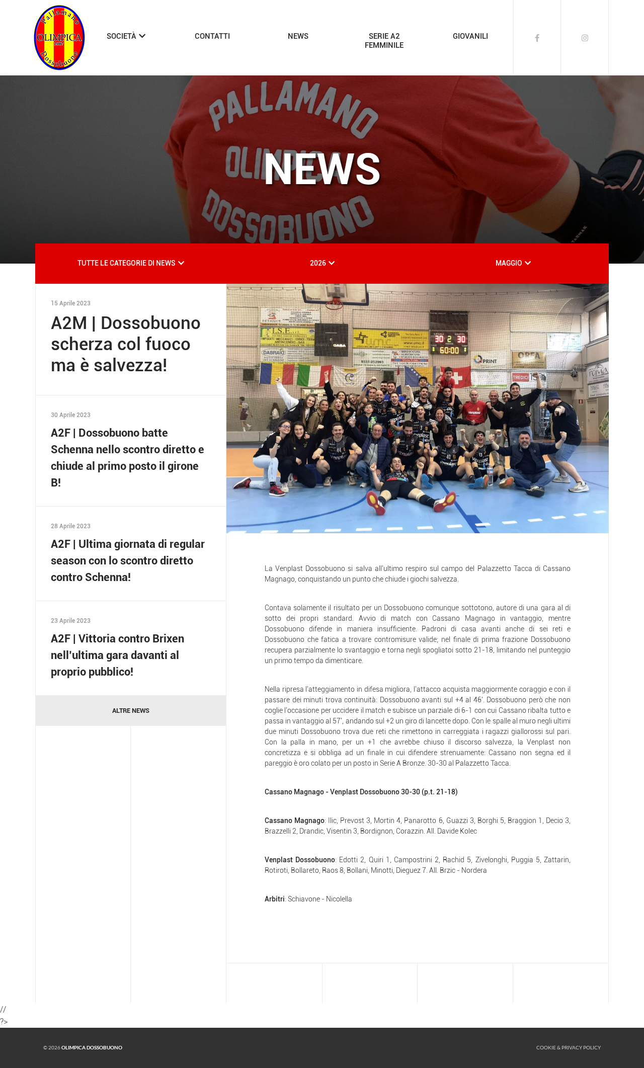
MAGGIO (509, 263)
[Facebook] (537, 37)
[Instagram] (585, 37)
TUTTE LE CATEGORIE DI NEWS (126, 263)
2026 (318, 263)
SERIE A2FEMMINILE (384, 41)
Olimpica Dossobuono (91, 1047)
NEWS (298, 36)
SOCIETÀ (121, 36)
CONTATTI (212, 36)
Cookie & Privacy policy (568, 1047)
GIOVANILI (470, 36)
